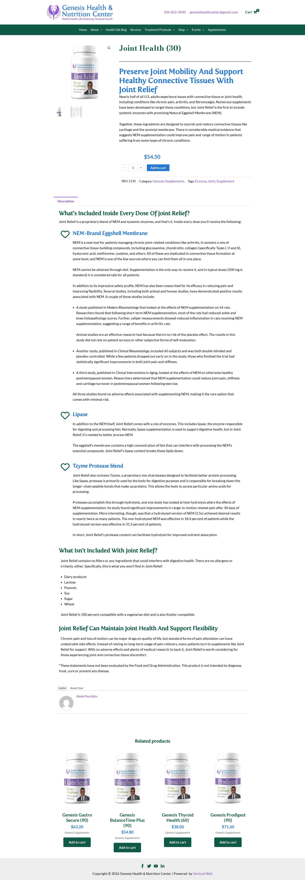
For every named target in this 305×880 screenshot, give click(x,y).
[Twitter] (149, 866)
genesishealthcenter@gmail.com (214, 12)
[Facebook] (142, 866)
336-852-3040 (175, 12)
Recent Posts (76, 688)
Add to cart (158, 168)
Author (62, 688)
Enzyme (201, 181)
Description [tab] (66, 201)
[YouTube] (156, 866)
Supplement (225, 181)
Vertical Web (203, 874)
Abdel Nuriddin (86, 696)
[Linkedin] (162, 866)
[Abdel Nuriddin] (66, 702)
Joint (211, 181)
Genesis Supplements (168, 181)
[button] (100, 30)
